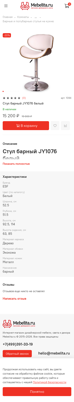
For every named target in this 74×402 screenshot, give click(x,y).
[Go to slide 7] (18, 91)
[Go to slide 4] (10, 91)
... (36, 16)
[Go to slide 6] (15, 91)
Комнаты (23, 17)
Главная (8, 17)
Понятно (37, 391)
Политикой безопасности (49, 382)
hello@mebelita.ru (54, 353)
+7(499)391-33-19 (18, 344)
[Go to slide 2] (5, 91)
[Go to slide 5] (13, 91)
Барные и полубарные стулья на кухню (28, 21)
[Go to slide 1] (3, 91)
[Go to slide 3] (8, 91)
